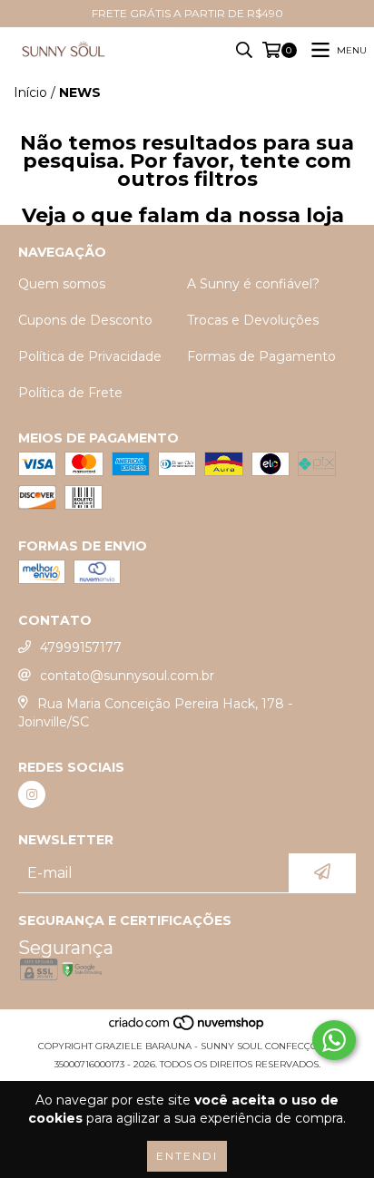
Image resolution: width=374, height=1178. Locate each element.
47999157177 (81, 647)
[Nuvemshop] (187, 1028)
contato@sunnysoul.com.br (127, 675)
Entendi (187, 1156)
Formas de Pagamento (261, 356)
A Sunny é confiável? (253, 284)
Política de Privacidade (90, 356)
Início (30, 92)
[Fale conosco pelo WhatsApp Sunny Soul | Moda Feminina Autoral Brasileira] (334, 1040)
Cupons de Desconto (85, 320)
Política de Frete (70, 393)
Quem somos (61, 284)
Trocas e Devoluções (253, 320)
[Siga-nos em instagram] (31, 794)
